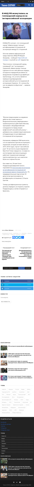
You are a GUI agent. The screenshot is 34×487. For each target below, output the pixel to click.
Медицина (13, 407)
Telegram (4, 428)
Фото (13, 397)
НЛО (15, 410)
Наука (27, 399)
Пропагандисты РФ (6, 399)
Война (28, 389)
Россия (17, 389)
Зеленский (25, 402)
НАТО (21, 399)
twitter (18, 284)
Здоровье (4, 410)
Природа (21, 410)
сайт (19, 60)
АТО (3, 394)
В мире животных (16, 412)
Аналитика (21, 392)
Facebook (3, 422)
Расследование (5, 397)
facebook (21, 268)
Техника (16, 399)
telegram (18, 288)
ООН (10, 402)
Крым (14, 394)
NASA (10, 410)
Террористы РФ (6, 392)
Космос (27, 405)
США (28, 392)
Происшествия (22, 394)
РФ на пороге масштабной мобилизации (20, 346)
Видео (23, 389)
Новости (4, 389)
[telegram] (32, 1)
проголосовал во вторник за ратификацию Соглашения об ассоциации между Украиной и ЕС (16, 170)
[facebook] (13, 482)
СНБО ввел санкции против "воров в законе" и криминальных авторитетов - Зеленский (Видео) (20, 355)
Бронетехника (21, 407)
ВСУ (29, 394)
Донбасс (14, 392)
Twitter (3, 426)
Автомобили (5, 407)
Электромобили (6, 412)
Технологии (17, 402)
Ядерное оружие (6, 405)
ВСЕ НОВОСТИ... (5, 301)
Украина (11, 389)
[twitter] (30, 1)
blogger (28, 268)
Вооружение (20, 397)
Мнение (8, 394)
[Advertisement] (17, 102)
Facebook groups (6, 424)
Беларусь (4, 402)
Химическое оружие (18, 405)
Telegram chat (5, 430)
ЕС (31, 402)
